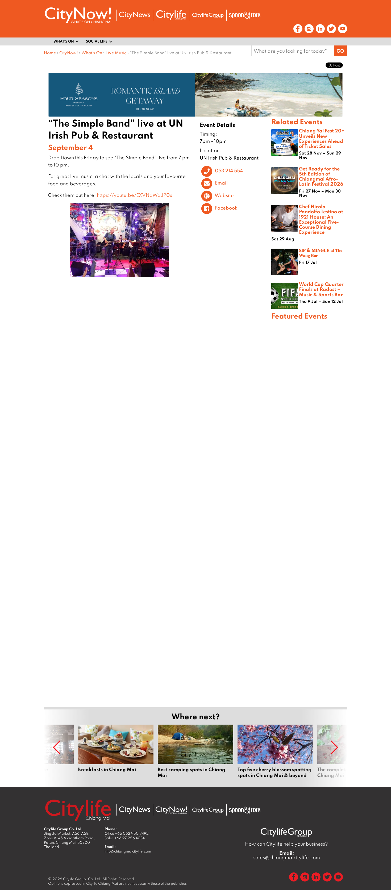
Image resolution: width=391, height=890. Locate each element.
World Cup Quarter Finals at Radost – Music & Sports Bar (321, 289)
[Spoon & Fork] (244, 15)
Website (224, 195)
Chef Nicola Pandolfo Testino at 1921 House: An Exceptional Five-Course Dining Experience (321, 219)
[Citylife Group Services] (208, 15)
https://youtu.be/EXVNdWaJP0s (134, 195)
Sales (125, 837)
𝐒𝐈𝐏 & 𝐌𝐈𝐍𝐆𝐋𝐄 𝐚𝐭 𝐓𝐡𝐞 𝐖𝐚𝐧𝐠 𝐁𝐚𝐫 (320, 252)
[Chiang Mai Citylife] (171, 15)
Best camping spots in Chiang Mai (195, 751)
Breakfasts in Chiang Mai (115, 751)
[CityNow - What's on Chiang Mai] (171, 810)
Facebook (226, 207)
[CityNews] (134, 15)
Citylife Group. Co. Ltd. (82, 878)
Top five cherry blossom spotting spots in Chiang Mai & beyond (275, 751)
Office (127, 833)
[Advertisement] (309, 513)
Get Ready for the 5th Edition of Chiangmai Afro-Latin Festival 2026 (321, 176)
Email (221, 183)
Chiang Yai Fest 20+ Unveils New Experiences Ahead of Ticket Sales (321, 138)
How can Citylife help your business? (286, 844)
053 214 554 (229, 170)
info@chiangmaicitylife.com (128, 851)
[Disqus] (157, 359)
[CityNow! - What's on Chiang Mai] (78, 15)
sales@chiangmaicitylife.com (286, 855)
